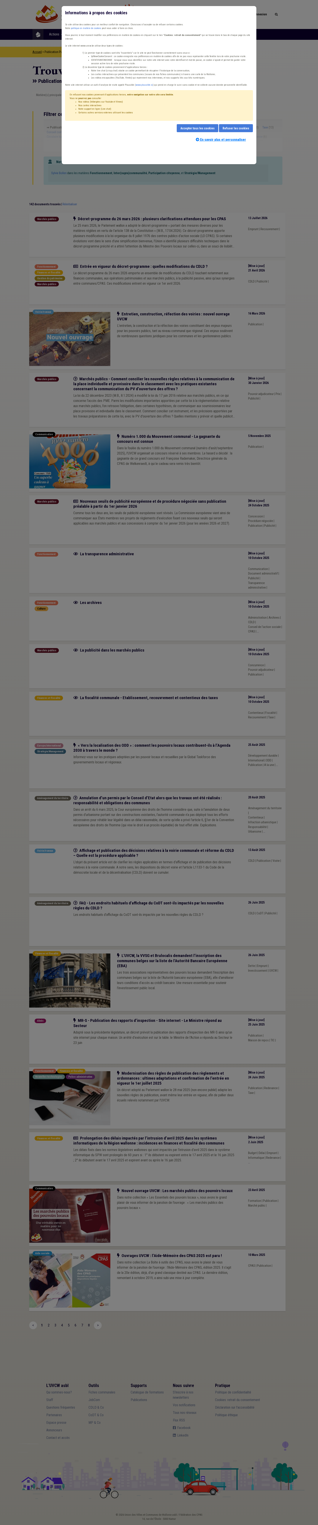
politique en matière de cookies (86, 28)
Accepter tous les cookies (197, 128)
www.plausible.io (144, 84)
